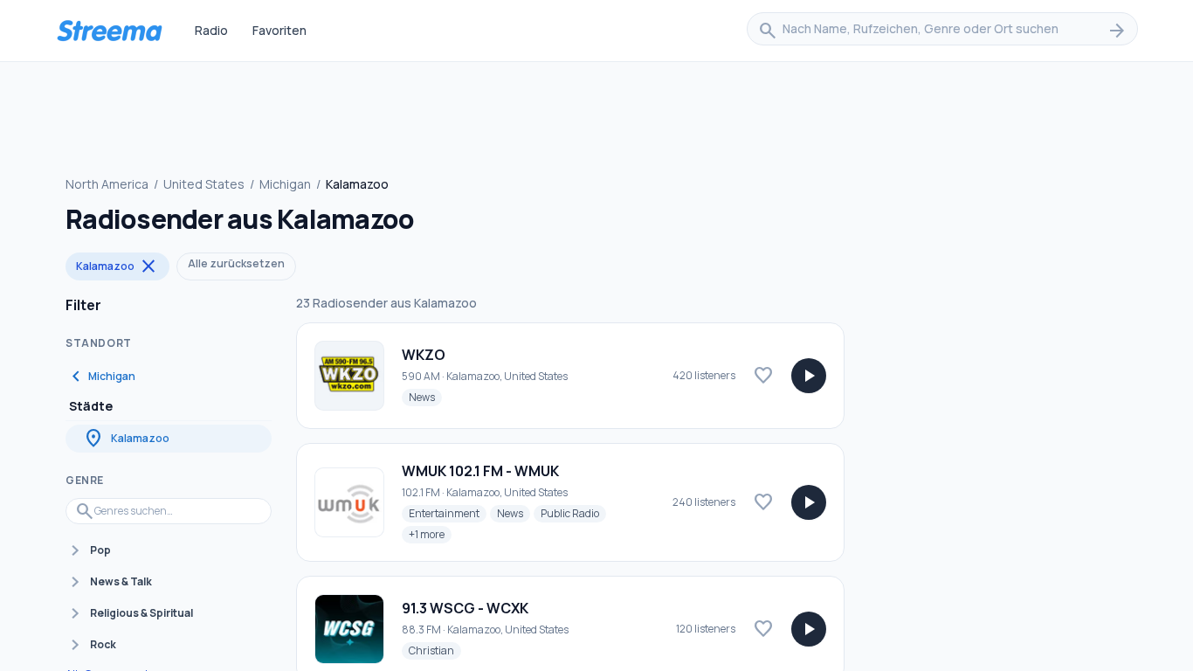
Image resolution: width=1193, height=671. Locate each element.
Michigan (285, 184)
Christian (435, 650)
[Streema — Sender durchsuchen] (109, 30)
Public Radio (573, 513)
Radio (211, 30)
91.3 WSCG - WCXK (465, 608)
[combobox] (942, 30)
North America (107, 184)
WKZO (423, 354)
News (425, 397)
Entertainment (447, 513)
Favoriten (279, 30)
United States (204, 184)
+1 (430, 534)
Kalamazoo (117, 266)
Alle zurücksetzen (236, 263)
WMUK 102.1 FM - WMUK (480, 471)
